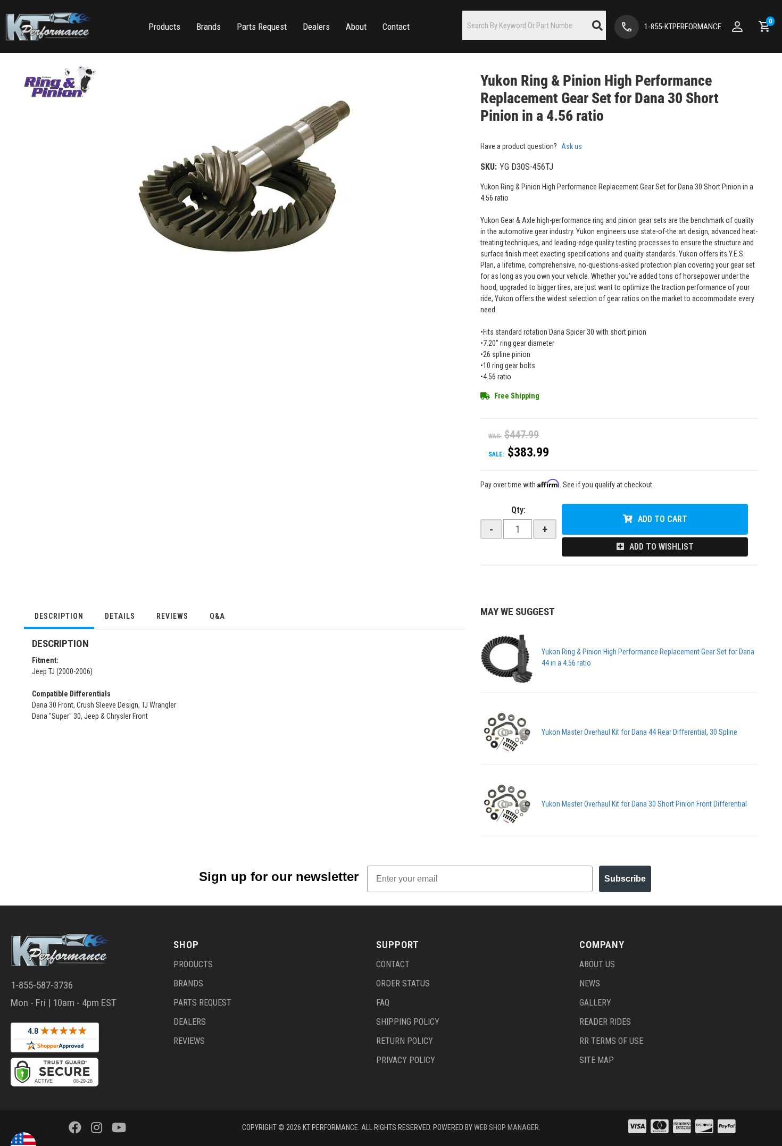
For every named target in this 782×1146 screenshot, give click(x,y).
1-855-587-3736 (42, 985)
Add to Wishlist (661, 547)
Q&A (217, 616)
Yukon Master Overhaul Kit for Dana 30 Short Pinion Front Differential (644, 804)
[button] (164, 26)
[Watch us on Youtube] (119, 1128)
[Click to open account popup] (737, 26)
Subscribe (625, 878)
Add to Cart (662, 519)
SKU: (488, 167)
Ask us (571, 146)
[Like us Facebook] (75, 1128)
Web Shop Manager (506, 1127)
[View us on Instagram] (96, 1128)
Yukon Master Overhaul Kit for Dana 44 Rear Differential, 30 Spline (639, 732)
